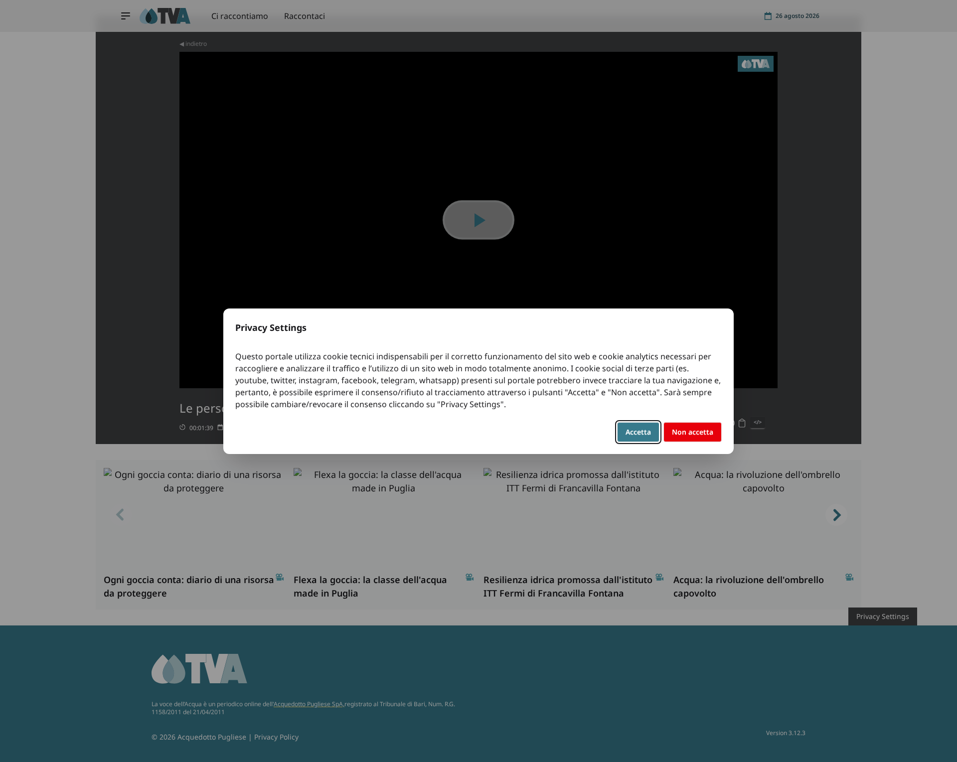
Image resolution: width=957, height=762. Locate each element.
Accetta (638, 432)
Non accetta (692, 432)
